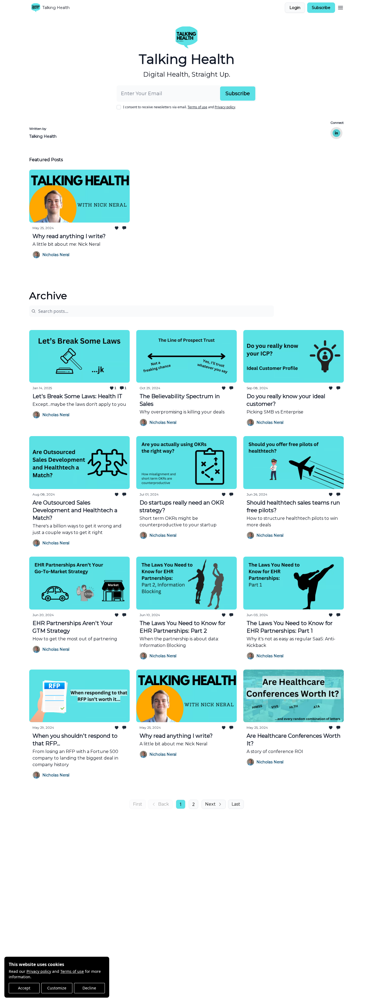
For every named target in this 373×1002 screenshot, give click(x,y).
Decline (89, 988)
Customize (56, 988)
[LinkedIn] (336, 133)
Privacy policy (38, 971)
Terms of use (72, 971)
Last (236, 804)
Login (294, 7)
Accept (24, 988)
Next (210, 804)
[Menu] (340, 7)
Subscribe (321, 7)
